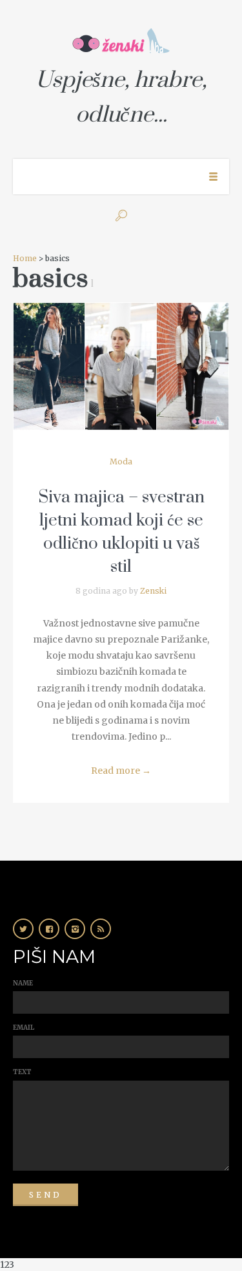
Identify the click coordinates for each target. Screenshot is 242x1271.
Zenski (153, 591)
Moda (121, 461)
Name (23, 983)
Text (22, 1072)
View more (121, 366)
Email (23, 1027)
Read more (121, 770)
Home (25, 258)
